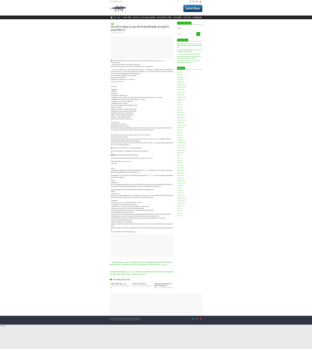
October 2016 (180, 200)
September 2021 (181, 97)
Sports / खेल (186, 17)
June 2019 (179, 157)
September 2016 (181, 203)
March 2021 (180, 112)
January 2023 (180, 82)
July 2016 (179, 208)
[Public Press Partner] (118, 5)
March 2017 (180, 193)
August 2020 (180, 127)
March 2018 (180, 173)
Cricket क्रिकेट (177, 17)
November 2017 (181, 183)
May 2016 (179, 213)
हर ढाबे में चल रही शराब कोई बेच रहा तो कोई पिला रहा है (188, 54)
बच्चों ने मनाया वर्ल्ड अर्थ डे (139, 284)
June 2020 (179, 132)
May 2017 (179, 188)
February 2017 (181, 195)
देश (115, 17)
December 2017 (181, 180)
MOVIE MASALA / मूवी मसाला (148, 17)
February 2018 (181, 175)
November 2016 (181, 198)
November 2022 (181, 87)
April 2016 (179, 215)
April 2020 (179, 137)
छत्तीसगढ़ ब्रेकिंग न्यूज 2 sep (118, 284)
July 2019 (179, 155)
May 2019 (179, 160)
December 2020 (181, 120)
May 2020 (179, 135)
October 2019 (180, 147)
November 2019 (181, 145)
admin (121, 32)
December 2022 (181, 84)
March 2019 (180, 165)
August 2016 (180, 205)
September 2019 (181, 150)
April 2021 (179, 110)
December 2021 (181, 92)
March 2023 (180, 77)
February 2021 (181, 115)
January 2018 (180, 178)
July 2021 (179, 102)
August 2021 (180, 100)
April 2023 (179, 74)
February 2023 (181, 79)
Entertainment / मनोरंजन (164, 17)
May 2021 (179, 107)
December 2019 (181, 142)
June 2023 (179, 72)
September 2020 (181, 125)
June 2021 (179, 105)
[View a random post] (200, 17)
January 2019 (180, 170)
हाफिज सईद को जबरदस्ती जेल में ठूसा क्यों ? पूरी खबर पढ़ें (162, 285)
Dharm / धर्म (136, 17)
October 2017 (180, 185)
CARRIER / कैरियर (127, 17)
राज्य (119, 17)
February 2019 (181, 168)
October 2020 (180, 122)
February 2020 (181, 140)
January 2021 (180, 117)
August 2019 (180, 152)
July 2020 (179, 130)
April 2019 (179, 163)
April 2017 (179, 190)
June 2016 (179, 210)
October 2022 (180, 89)
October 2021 (180, 95)
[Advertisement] (142, 47)
